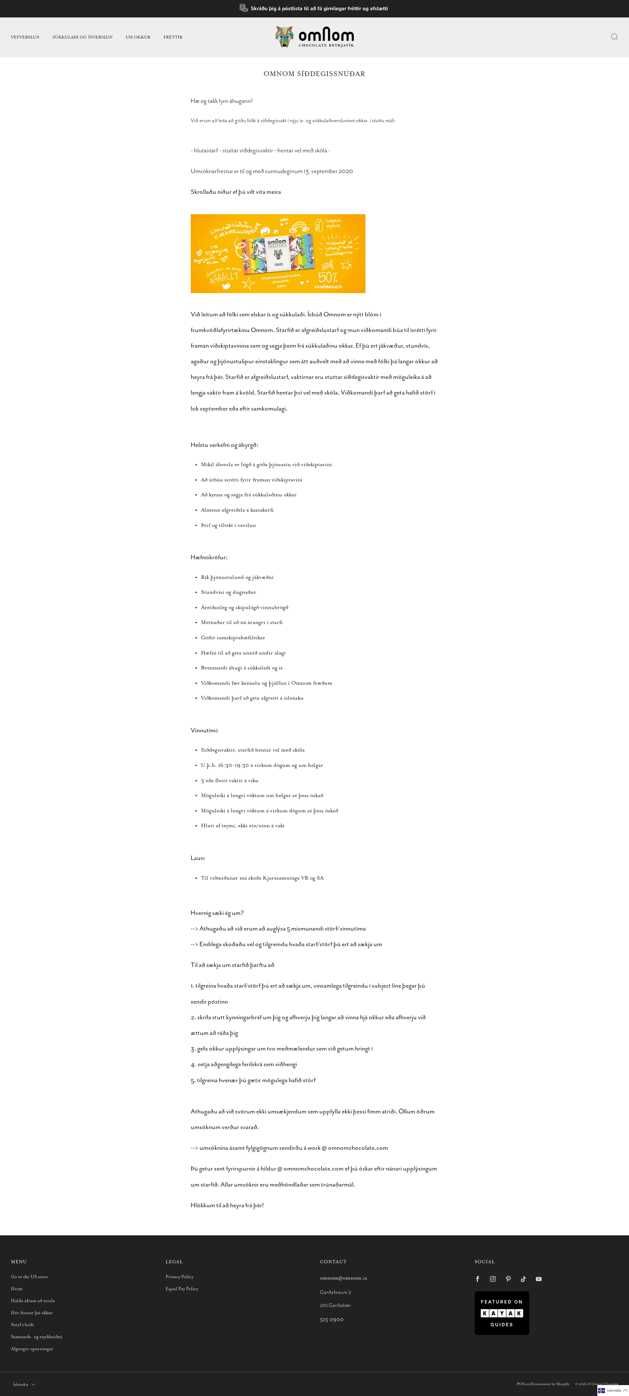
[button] (613, 1390)
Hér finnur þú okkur (32, 1313)
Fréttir (172, 37)
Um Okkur (138, 37)
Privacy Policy (179, 1277)
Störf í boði (22, 1325)
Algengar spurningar (32, 1349)
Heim (17, 1289)
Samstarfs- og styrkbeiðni (36, 1337)
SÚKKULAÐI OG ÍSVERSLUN (82, 37)
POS (521, 1384)
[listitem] (314, 8)
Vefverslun (25, 37)
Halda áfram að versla (33, 1301)
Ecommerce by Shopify (550, 1384)
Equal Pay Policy (182, 1289)
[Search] (614, 36)
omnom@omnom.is (343, 1278)
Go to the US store (29, 1277)
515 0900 (332, 1319)
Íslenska (20, 1384)
